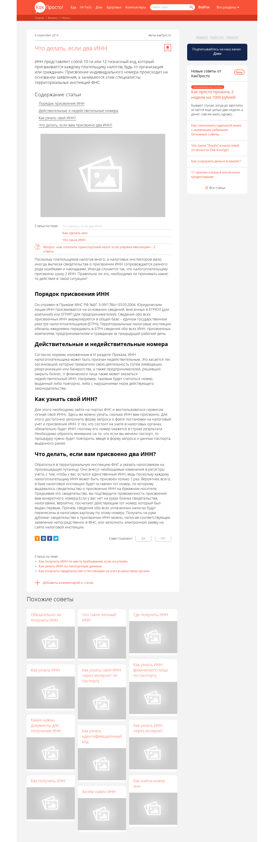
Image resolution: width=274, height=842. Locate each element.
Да (143, 538)
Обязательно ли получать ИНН (46, 617)
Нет (163, 538)
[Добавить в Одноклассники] (37, 538)
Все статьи (217, 188)
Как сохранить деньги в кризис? (216, 161)
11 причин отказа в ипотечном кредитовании (215, 174)
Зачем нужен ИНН (99, 791)
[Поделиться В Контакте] (43, 538)
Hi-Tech (86, 7)
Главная (39, 17)
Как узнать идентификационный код (102, 736)
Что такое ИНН (73, 240)
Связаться (232, 37)
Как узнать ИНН (45, 670)
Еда (73, 7)
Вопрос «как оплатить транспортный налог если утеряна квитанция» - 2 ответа (99, 249)
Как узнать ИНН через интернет (148, 728)
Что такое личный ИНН (99, 617)
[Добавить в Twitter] (55, 538)
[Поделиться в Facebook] (49, 538)
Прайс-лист (217, 37)
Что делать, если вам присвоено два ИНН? (75, 125)
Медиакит (202, 37)
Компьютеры (135, 7)
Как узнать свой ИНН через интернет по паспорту (101, 675)
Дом (99, 7)
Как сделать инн (74, 233)
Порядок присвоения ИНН (61, 103)
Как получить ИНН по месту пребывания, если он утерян (83, 561)
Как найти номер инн (149, 783)
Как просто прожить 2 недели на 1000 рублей (213, 94)
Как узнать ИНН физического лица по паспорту (150, 670)
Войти (203, 7)
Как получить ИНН (48, 780)
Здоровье (113, 7)
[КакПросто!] (49, 7)
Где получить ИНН (150, 614)
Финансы (53, 17)
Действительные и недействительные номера (78, 110)
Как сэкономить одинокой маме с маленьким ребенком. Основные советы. (216, 129)
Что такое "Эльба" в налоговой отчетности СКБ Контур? (215, 147)
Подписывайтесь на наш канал (217, 51)
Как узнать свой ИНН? (57, 117)
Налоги (66, 17)
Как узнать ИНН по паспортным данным (70, 566)
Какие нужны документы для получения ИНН (46, 725)
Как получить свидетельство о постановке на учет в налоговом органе (94, 571)
